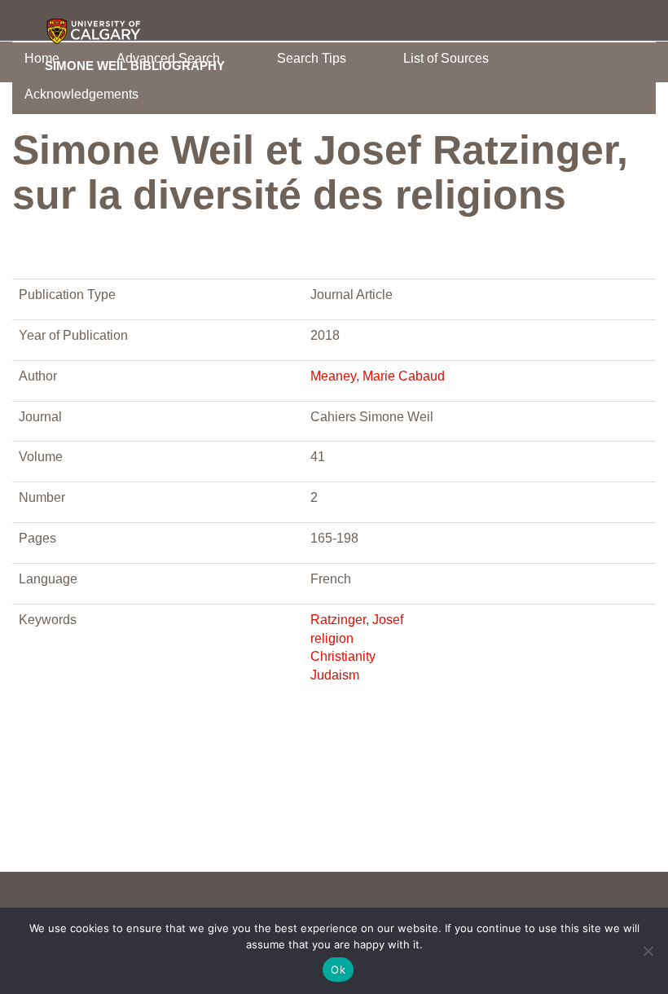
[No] (647, 951)
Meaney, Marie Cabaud (377, 376)
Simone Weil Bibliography (135, 65)
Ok (338, 969)
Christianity (343, 656)
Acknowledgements (81, 94)
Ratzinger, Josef (356, 620)
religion (332, 638)
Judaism (334, 675)
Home (41, 58)
